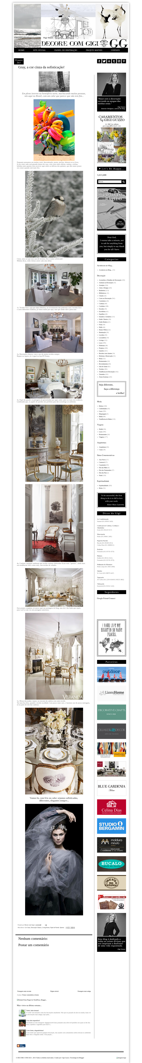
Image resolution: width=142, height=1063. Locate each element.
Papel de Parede (54, 927)
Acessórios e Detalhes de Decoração (110, 280)
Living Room (46, 927)
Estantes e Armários (105, 317)
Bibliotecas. (102, 293)
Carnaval (102, 462)
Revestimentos (103, 364)
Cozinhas (102, 306)
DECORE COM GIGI (24, 1058)
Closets (101, 296)
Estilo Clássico (103, 319)
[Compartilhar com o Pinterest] (74, 928)
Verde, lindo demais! (32, 1010)
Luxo (100, 343)
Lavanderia (102, 338)
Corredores (102, 301)
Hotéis (101, 429)
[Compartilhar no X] (70, 928)
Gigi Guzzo (65, 1058)
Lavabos (101, 335)
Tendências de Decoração (107, 372)
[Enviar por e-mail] (67, 928)
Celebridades (103, 408)
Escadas (101, 309)
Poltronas (102, 345)
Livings (101, 340)
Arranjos (101, 285)
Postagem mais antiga (84, 991)
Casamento (102, 465)
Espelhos (102, 314)
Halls (100, 327)
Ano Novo (102, 460)
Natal (100, 475)
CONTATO (115, 50)
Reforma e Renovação (106, 356)
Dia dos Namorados (105, 470)
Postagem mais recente (24, 991)
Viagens (101, 437)
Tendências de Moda (105, 419)
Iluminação (102, 332)
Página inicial (54, 991)
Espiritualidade (103, 485)
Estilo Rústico (103, 322)
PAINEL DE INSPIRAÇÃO (65, 50)
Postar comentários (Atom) (30, 995)
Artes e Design (103, 288)
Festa (100, 324)
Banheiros (102, 290)
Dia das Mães (103, 467)
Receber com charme (105, 353)
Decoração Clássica (36, 927)
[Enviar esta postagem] (45, 925)
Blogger (81, 1058)
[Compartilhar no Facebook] (72, 928)
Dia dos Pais (103, 473)
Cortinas (101, 303)
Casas (101, 450)
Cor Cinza (27, 927)
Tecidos (101, 369)
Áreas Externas (103, 377)
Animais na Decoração (106, 283)
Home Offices (103, 330)
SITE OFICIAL (39, 50)
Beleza (101, 406)
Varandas (102, 374)
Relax (101, 358)
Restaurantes (103, 361)
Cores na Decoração (105, 298)
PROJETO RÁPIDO (94, 50)
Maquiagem (102, 414)
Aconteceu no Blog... (105, 270)
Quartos (62, 927)
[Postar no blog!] (68, 928)
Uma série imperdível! (33, 1020)
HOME (21, 50)
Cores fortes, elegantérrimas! (35, 1030)
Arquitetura (102, 447)
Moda (101, 416)
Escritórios (102, 311)
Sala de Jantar (103, 366)
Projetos (101, 348)
